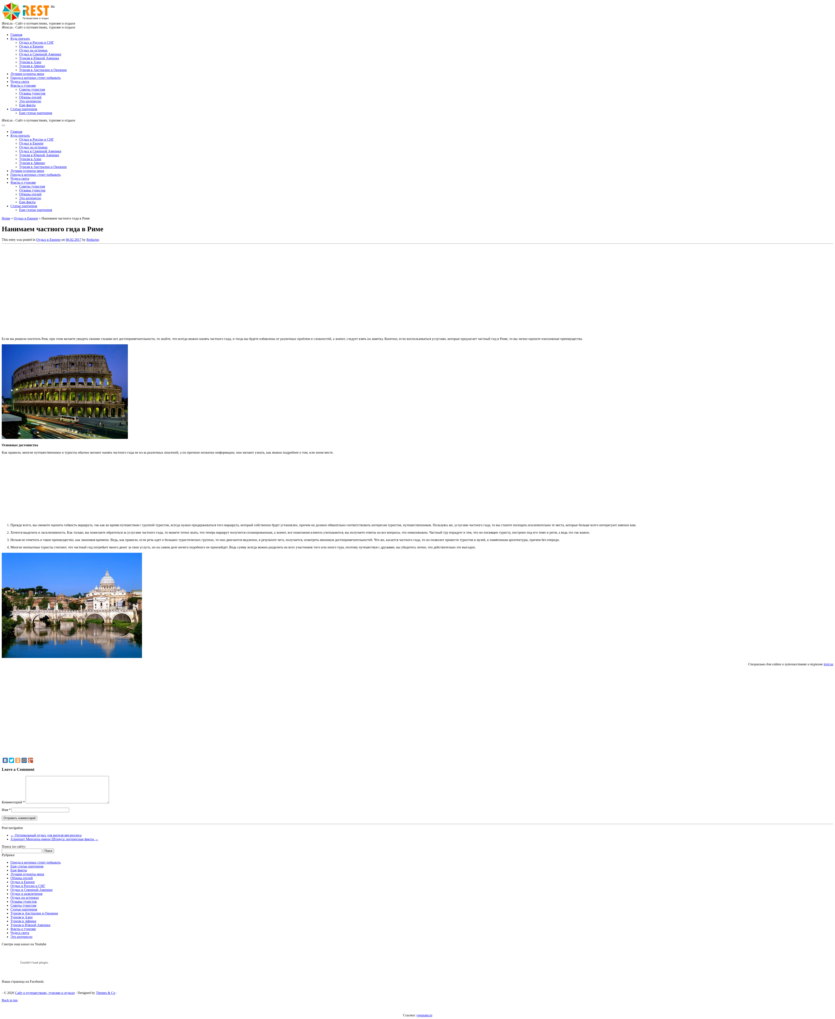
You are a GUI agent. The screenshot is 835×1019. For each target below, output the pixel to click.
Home (6, 218)
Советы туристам (32, 89)
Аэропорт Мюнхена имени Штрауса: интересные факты (54, 839)
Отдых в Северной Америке (40, 54)
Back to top (10, 1000)
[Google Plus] (30, 760)
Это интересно (30, 101)
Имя (6, 810)
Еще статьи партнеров (35, 113)
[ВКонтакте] (5, 760)
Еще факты (27, 105)
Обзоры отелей (30, 97)
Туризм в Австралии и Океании (43, 70)
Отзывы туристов (32, 93)
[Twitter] (11, 760)
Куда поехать (20, 38)
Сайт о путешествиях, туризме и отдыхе (45, 993)
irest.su (828, 664)
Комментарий (13, 802)
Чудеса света (19, 81)
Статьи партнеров (23, 109)
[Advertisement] (65, 289)
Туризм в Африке (32, 66)
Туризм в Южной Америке (39, 58)
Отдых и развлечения (26, 894)
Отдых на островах (33, 50)
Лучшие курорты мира (27, 74)
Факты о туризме (23, 85)
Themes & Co (105, 993)
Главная (16, 35)
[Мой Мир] (24, 760)
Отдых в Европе (31, 46)
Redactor (93, 239)
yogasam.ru (424, 1015)
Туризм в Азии (30, 62)
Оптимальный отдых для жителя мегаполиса (46, 835)
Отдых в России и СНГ (36, 42)
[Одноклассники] (17, 760)
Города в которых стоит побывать (35, 78)
